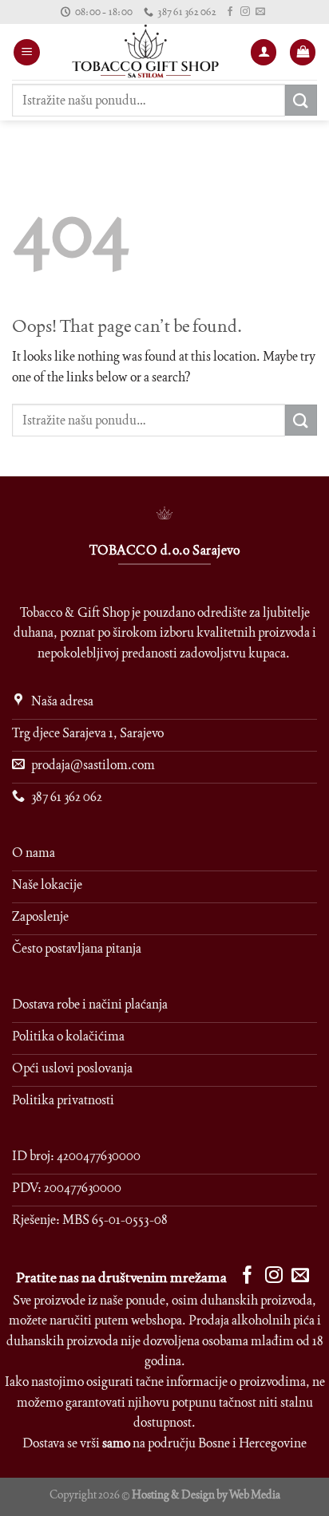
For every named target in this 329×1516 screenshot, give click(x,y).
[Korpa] (302, 52)
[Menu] (27, 52)
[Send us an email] (260, 12)
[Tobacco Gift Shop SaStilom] (145, 52)
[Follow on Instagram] (245, 12)
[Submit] (301, 100)
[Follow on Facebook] (230, 12)
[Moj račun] (263, 52)
